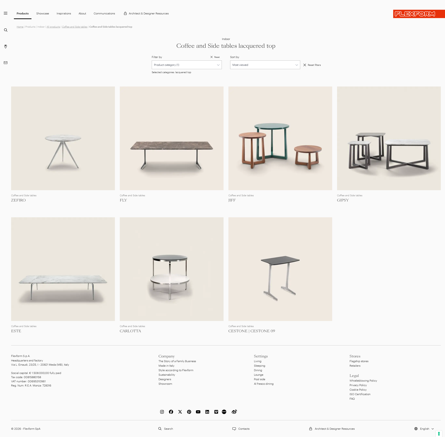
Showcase (42, 13)
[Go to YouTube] (197, 412)
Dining (258, 370)
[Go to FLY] (172, 138)
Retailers (355, 365)
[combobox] (187, 64)
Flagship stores (359, 361)
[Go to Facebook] (170, 412)
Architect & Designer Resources (149, 13)
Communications (104, 13)
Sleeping (259, 365)
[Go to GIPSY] (389, 138)
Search (168, 428)
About (82, 13)
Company (167, 356)
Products (23, 13)
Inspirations (64, 13)
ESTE (16, 331)
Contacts (243, 428)
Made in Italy (166, 365)
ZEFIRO (18, 200)
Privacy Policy (358, 385)
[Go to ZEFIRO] (63, 138)
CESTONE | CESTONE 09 (251, 331)
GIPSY (343, 200)
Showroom (165, 383)
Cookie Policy (358, 389)
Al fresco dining (264, 383)
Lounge (258, 374)
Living (257, 361)
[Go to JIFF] (280, 138)
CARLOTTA (130, 331)
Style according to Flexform (176, 370)
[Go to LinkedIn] (206, 412)
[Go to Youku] (224, 412)
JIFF (232, 200)
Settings (261, 356)
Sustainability (167, 374)
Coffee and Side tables (74, 26)
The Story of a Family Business (177, 361)
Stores (355, 356)
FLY (123, 200)
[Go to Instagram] (161, 412)
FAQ (352, 398)
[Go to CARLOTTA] (172, 269)
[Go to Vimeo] (215, 412)
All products (53, 26)
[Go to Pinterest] (188, 412)
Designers (165, 379)
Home (20, 26)
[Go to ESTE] (63, 269)
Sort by (234, 57)
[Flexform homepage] (419, 14)
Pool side (259, 379)
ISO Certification (360, 394)
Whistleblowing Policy (363, 380)
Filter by (157, 57)
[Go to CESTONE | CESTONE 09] (280, 269)
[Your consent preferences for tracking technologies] (439, 433)
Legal (354, 375)
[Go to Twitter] (179, 412)
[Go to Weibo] (233, 412)
